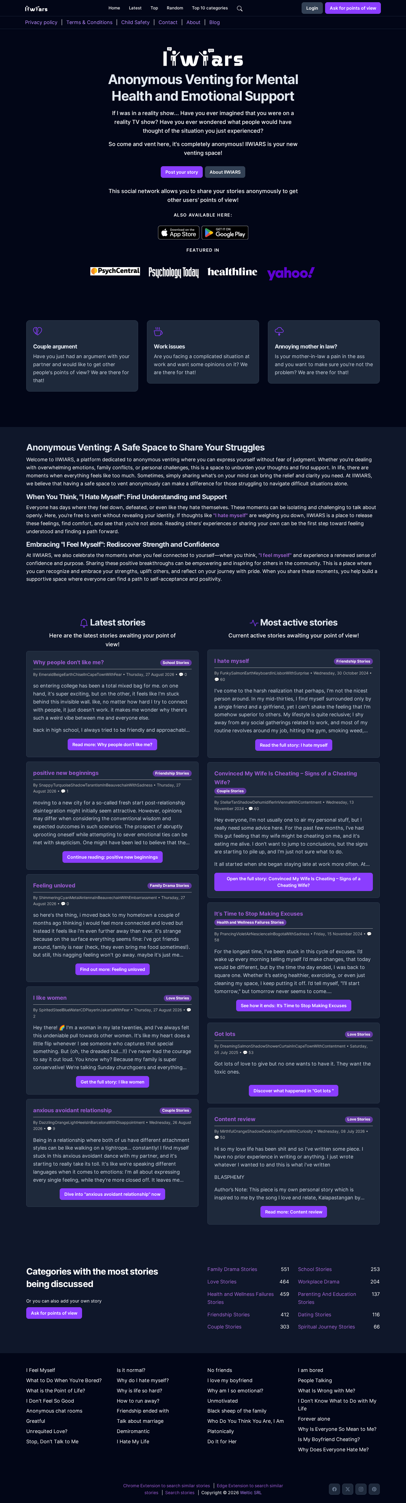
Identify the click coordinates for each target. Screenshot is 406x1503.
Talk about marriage (140, 1421)
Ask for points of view (353, 8)
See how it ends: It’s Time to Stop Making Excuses (294, 1005)
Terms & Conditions (89, 22)
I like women (50, 997)
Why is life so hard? (139, 1390)
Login (312, 8)
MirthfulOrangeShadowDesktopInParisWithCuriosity (266, 1131)
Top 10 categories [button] (210, 8)
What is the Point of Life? (55, 1390)
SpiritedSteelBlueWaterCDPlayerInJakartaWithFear (84, 1009)
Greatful (35, 1421)
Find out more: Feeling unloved (112, 969)
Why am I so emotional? (235, 1390)
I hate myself (231, 661)
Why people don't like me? (68, 662)
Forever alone (314, 1419)
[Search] (239, 8)
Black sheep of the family (237, 1411)
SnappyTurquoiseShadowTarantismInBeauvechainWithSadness (95, 785)
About (193, 22)
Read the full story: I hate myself (294, 745)
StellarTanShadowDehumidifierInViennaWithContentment (270, 802)
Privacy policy (41, 22)
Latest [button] (135, 8)
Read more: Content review (293, 1212)
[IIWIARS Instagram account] (361, 1489)
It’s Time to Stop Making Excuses (258, 913)
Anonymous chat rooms (54, 1411)
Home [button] (114, 8)
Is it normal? (131, 1370)
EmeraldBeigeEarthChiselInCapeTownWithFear (80, 674)
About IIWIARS (225, 172)
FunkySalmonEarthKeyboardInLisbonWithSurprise (264, 673)
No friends (219, 1370)
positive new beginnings (66, 773)
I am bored (310, 1370)
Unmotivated (222, 1401)
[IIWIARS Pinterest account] (374, 1489)
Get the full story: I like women (112, 1082)
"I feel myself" (275, 555)
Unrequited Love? (46, 1431)
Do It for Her (222, 1441)
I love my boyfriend (229, 1380)
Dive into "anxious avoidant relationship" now (112, 1194)
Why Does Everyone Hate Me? (333, 1449)
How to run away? (138, 1401)
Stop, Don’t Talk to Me (52, 1441)
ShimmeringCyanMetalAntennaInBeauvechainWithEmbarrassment (98, 897)
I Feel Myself (40, 1370)
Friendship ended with (143, 1411)
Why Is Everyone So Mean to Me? (337, 1429)
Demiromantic (133, 1431)
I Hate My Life (133, 1441)
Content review (234, 1119)
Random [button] (175, 8)
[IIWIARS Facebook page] (334, 1489)
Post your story (181, 172)
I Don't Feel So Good (50, 1401)
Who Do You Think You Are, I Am (245, 1421)
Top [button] (154, 8)
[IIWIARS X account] (347, 1489)
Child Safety (135, 22)
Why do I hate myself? (143, 1380)
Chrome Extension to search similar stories (166, 1485)
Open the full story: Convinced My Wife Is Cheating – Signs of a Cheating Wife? (293, 882)
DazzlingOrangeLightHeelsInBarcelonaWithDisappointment (92, 1122)
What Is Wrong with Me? (326, 1390)
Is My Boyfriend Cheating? (329, 1439)
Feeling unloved (54, 885)
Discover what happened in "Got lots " (294, 1090)
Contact (168, 22)
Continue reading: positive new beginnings (112, 857)
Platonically (220, 1431)
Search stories (179, 1492)
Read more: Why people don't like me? (112, 744)
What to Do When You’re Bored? (64, 1380)
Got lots (224, 1034)
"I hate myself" (230, 515)
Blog (214, 22)
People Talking (315, 1380)
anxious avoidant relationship (72, 1110)
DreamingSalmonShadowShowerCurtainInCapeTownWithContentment (283, 1046)
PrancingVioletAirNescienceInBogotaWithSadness (264, 933)
